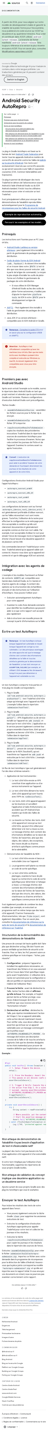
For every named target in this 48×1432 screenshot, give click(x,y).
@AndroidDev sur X (9, 1355)
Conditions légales (10, 1418)
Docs (11, 90)
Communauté (25, 1414)
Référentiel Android (9, 1322)
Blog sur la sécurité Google (12, 1363)
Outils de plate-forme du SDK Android (23, 260)
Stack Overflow (8, 1401)
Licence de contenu (36, 1301)
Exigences (6, 1325)
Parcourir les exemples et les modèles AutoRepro (25, 222)
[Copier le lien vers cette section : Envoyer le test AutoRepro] (41, 1200)
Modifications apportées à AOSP (17, 51)
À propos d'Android (10, 1414)
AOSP (4, 90)
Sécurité (19, 90)
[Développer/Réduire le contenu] (17, 114)
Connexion (40, 3)
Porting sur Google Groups (12, 1375)
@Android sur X (8, 1351)
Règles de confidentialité (13, 1422)
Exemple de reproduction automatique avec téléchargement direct (25, 214)
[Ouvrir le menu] (3, 3)
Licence (24, 1418)
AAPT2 (10, 307)
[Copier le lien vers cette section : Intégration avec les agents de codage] (15, 570)
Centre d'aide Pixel (9, 1389)
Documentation (11, 11)
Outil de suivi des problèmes (13, 1405)
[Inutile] (33, 94)
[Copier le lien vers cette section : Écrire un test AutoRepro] (39, 631)
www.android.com (9, 1393)
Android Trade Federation (27, 154)
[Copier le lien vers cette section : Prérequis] (18, 234)
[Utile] (29, 94)
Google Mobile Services (11, 1397)
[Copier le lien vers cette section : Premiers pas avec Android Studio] (25, 383)
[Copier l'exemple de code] (44, 1060)
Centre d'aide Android (10, 1385)
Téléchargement (8, 1329)
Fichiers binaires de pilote (11, 1341)
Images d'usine (8, 1337)
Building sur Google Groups (12, 1371)
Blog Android (7, 1359)
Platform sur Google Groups (13, 1367)
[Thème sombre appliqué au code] (41, 1060)
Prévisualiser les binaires (11, 1333)
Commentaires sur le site (36, 1422)
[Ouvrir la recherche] (27, 2)
